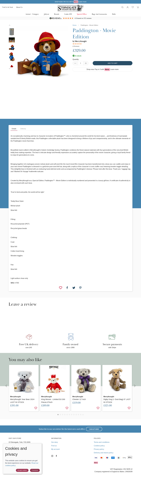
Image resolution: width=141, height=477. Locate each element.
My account (55, 449)
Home (74, 25)
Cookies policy (99, 446)
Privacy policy (99, 449)
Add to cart (112, 63)
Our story (54, 442)
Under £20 (68, 14)
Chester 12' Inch (79, 399)
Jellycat (46, 14)
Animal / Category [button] (32, 14)
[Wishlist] (60, 287)
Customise (35, 470)
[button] (122, 7)
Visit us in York (7, 7)
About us (19, 7)
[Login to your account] (128, 7)
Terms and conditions (101, 442)
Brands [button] (56, 14)
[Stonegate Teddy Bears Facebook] (56, 456)
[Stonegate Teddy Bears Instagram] (52, 456)
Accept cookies (22, 470)
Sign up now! (94, 429)
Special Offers (82, 14)
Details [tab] (14, 129)
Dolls (114, 14)
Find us (54, 446)
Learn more (82, 2)
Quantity (76, 59)
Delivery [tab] (23, 129)
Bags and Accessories (99, 14)
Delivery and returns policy (103, 453)
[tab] (58, 414)
